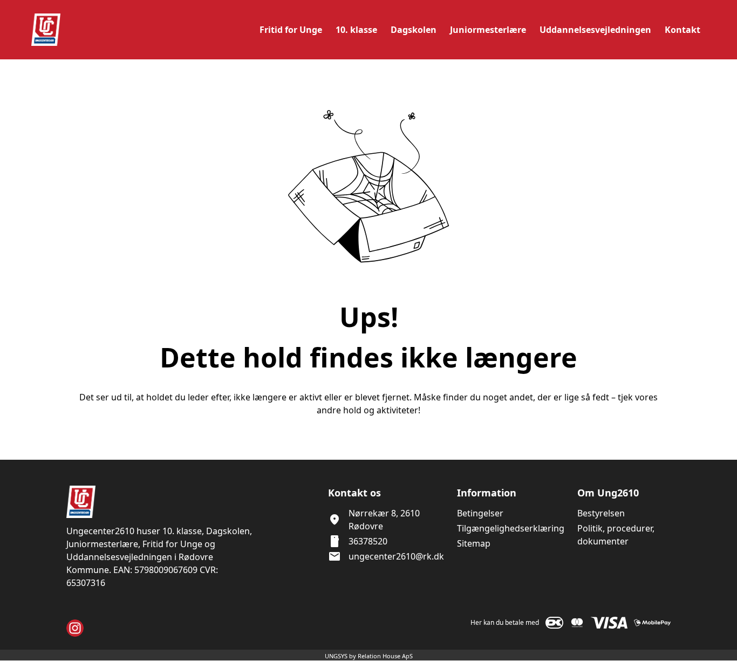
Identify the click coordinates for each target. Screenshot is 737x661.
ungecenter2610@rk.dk (396, 556)
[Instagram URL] (75, 628)
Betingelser (480, 513)
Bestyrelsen (601, 513)
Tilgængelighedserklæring (510, 528)
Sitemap (473, 543)
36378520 (368, 541)
